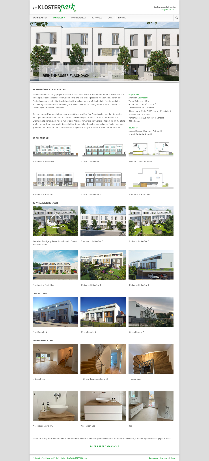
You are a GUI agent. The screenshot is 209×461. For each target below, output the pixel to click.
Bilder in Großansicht (104, 446)
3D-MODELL (97, 17)
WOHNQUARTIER (40, 17)
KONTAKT (122, 17)
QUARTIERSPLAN (78, 17)
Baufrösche (143, 97)
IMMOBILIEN (59, 17)
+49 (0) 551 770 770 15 (167, 10)
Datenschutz (153, 458)
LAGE (110, 17)
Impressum (164, 458)
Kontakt (173, 458)
